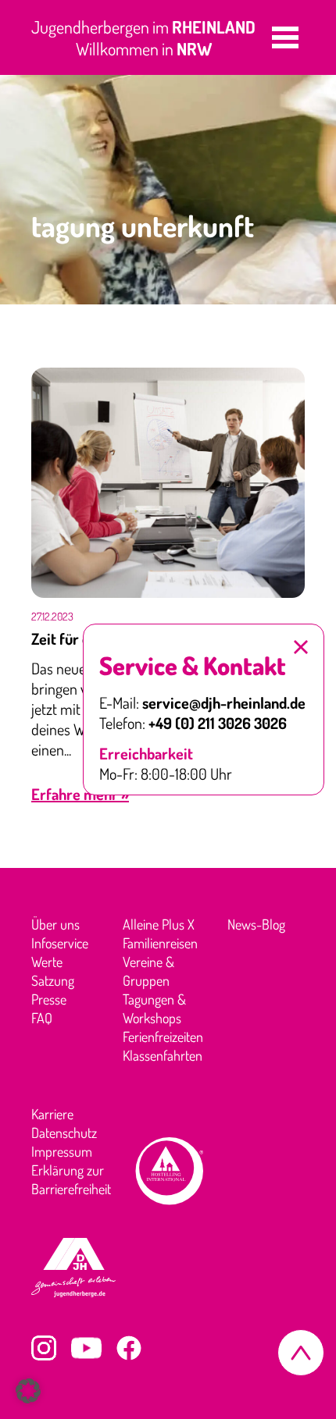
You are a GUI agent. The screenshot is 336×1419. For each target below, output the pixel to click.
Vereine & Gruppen (148, 971)
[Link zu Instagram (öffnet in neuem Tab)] (43, 1347)
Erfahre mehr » (80, 794)
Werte (47, 961)
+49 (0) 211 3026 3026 (217, 723)
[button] (285, 37)
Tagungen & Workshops (154, 1008)
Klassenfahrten (162, 1055)
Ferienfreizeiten (163, 1036)
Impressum (61, 1151)
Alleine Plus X (159, 924)
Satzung (52, 980)
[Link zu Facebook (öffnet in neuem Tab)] (128, 1347)
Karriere (52, 1113)
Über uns (55, 924)
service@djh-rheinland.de (224, 702)
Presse (48, 999)
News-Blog (256, 924)
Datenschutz (64, 1132)
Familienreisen (160, 942)
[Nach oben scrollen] (300, 1352)
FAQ (41, 1017)
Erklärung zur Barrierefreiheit (71, 1179)
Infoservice (59, 942)
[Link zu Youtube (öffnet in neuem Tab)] (86, 1347)
